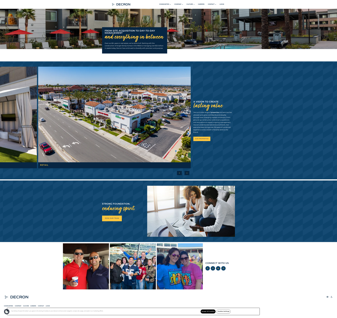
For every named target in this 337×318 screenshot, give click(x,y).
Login (48, 306)
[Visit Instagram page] (223, 268)
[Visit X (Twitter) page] (213, 268)
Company (18, 306)
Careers (33, 306)
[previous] (179, 173)
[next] (186, 173)
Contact (41, 306)
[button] (134, 4)
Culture (26, 306)
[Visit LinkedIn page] (218, 268)
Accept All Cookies (208, 311)
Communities (8, 306)
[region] (133, 311)
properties (215, 112)
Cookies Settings (223, 311)
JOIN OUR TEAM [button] (112, 218)
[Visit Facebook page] (207, 268)
